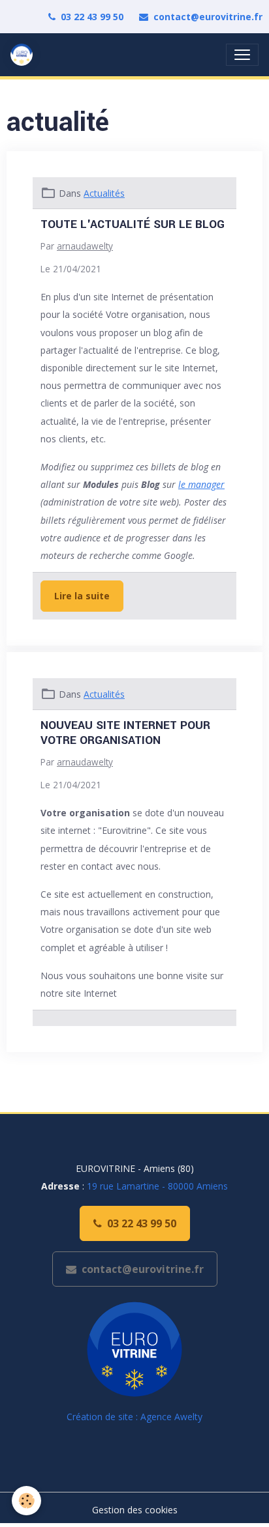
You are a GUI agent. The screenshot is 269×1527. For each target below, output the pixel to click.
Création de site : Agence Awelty (134, 1416)
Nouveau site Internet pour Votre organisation (125, 733)
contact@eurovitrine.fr (207, 16)
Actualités (104, 193)
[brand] (24, 55)
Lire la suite (82, 596)
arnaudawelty (85, 246)
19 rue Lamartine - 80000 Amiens (157, 1186)
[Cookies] (26, 1500)
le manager (201, 484)
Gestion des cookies (135, 1510)
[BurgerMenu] (242, 55)
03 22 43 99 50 (92, 16)
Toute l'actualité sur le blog (132, 224)
